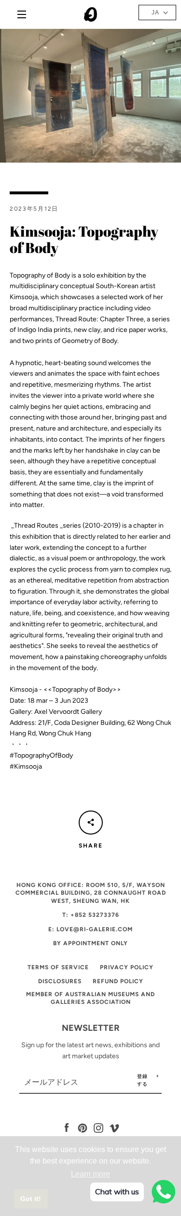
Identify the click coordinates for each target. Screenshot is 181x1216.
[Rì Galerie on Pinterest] (82, 1128)
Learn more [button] (90, 1174)
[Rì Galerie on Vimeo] (114, 1128)
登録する (142, 1080)
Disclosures (60, 981)
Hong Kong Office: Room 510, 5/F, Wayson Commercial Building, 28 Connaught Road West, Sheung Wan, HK (90, 893)
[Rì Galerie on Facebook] (66, 1128)
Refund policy (118, 981)
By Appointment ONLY (90, 943)
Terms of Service (58, 967)
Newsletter (91, 1028)
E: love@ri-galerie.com (90, 929)
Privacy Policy (126, 967)
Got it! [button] (30, 1199)
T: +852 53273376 (90, 915)
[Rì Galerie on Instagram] (98, 1128)
